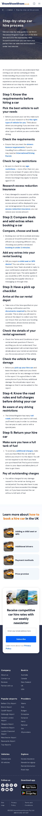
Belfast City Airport (8, 703)
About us (4, 675)
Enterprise (25, 714)
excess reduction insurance (17, 209)
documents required (14, 311)
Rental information (28, 766)
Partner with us (7, 686)
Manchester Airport (8, 737)
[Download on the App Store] (29, 786)
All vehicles (5, 762)
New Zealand (26, 682)
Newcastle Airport (8, 741)
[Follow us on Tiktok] (2, 789)
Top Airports (6, 745)
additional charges (24, 451)
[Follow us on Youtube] (7, 789)
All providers (26, 732)
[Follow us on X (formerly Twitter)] (15, 785)
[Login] (34, 3)
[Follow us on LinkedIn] (11, 789)
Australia (24, 675)
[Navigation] (39, 3)
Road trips (25, 770)
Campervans (6, 759)
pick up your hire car (24, 367)
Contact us (5, 678)
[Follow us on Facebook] (2, 785)
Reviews (4, 682)
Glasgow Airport (7, 724)
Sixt (22, 728)
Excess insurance (27, 759)
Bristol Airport (6, 707)
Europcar (24, 718)
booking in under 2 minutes (17, 247)
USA (22, 689)
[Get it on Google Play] (29, 793)
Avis (22, 707)
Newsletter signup (28, 762)
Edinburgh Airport (7, 714)
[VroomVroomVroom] (15, 4)
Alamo (23, 703)
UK (22, 686)
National (24, 725)
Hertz (23, 721)
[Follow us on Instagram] (7, 785)
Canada (24, 678)
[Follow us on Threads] (11, 785)
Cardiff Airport (6, 711)
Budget (24, 711)
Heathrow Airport (7, 728)
